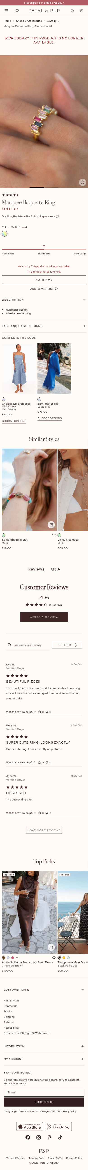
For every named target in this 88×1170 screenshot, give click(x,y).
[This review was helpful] (39, 712)
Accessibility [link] (11, 1027)
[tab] (44, 439)
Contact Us (10, 1006)
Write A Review (44, 617)
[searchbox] (31, 645)
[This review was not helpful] (47, 711)
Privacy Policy (74, 1158)
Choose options (14, 421)
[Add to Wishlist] (54, 535)
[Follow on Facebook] (27, 1137)
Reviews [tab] (36, 569)
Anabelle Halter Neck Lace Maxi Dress (27, 966)
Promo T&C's (55, 1158)
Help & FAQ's (11, 1000)
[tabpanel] (44, 503)
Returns (9, 1022)
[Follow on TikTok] (60, 1137)
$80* (61, 2)
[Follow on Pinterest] (49, 1137)
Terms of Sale (36, 1158)
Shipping (9, 1016)
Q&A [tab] (55, 569)
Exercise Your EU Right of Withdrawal (26, 1033)
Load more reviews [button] (44, 830)
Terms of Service (15, 1158)
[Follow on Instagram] (38, 1137)
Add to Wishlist (41, 288)
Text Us (8, 1011)
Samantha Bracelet (15, 544)
